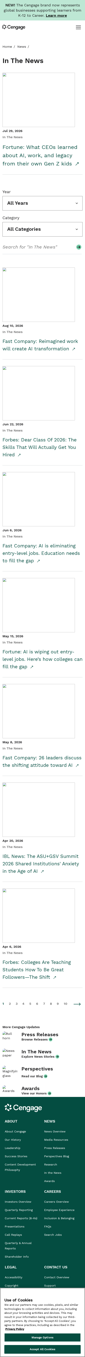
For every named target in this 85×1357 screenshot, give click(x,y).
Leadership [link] (12, 1148)
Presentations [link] (14, 1226)
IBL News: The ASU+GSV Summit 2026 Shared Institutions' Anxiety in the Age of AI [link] (40, 864)
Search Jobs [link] (53, 1234)
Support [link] (50, 1285)
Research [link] (50, 1164)
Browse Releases (34, 1039)
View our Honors (34, 1093)
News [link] (21, 47)
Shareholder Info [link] (17, 1256)
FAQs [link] (47, 1226)
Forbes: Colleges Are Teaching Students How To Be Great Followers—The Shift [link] (36, 970)
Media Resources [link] (56, 1139)
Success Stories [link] (16, 1156)
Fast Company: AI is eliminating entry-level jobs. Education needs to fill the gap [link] (41, 553)
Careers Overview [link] (56, 1201)
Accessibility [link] (13, 1277)
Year (6, 191)
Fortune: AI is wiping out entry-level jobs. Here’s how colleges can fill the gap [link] (42, 659)
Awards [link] (49, 1181)
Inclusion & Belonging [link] (59, 1218)
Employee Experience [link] (59, 1210)
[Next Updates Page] (77, 1004)
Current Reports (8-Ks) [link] (21, 1218)
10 (65, 1004)
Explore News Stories (37, 1056)
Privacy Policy (14, 1329)
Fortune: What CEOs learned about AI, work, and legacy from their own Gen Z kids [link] (39, 155)
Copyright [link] (11, 1285)
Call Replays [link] (13, 1234)
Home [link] (7, 47)
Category (10, 217)
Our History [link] (13, 1139)
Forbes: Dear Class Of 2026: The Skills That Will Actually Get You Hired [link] (39, 447)
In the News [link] (52, 1172)
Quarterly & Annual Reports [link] (18, 1245)
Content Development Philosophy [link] (20, 1167)
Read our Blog (32, 1076)
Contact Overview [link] (56, 1277)
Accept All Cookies (42, 1349)
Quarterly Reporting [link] (19, 1210)
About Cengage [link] (15, 1131)
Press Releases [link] (54, 1148)
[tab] (78, 27)
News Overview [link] (55, 1131)
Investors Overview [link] (18, 1201)
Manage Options (42, 1337)
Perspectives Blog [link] (56, 1156)
